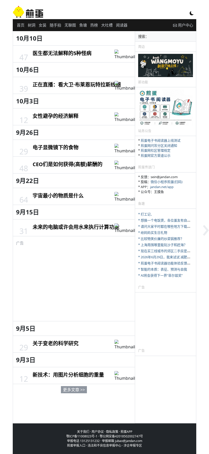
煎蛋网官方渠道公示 (156, 155)
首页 (20, 25)
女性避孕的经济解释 (56, 116)
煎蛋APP (126, 432)
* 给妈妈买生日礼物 (152, 232)
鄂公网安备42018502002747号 (121, 436)
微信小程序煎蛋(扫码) (166, 181)
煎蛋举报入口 (76, 445)
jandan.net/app (162, 187)
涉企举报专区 (133, 445)
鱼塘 (83, 25)
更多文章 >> (74, 389)
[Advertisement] (74, 281)
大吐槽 (107, 25)
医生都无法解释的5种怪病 (62, 53)
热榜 (94, 25)
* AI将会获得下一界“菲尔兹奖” (160, 275)
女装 (42, 25)
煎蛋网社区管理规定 (156, 150)
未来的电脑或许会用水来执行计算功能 (76, 227)
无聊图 (70, 25)
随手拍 (55, 25)
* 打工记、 (146, 214)
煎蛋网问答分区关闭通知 (159, 145)
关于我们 (83, 432)
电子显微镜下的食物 (56, 147)
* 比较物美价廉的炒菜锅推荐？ (161, 238)
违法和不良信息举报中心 (104, 445)
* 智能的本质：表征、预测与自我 (162, 269)
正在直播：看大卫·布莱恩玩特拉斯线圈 (77, 84)
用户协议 (98, 432)
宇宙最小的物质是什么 (58, 195)
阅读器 (121, 25)
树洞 (31, 25)
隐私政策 (112, 432)
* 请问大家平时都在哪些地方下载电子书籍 (169, 226)
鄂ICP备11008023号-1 (81, 436)
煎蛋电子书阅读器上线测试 (160, 140)
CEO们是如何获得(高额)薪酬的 (67, 164)
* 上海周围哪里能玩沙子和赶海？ (162, 244)
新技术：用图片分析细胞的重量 (68, 374)
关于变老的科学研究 (56, 343)
